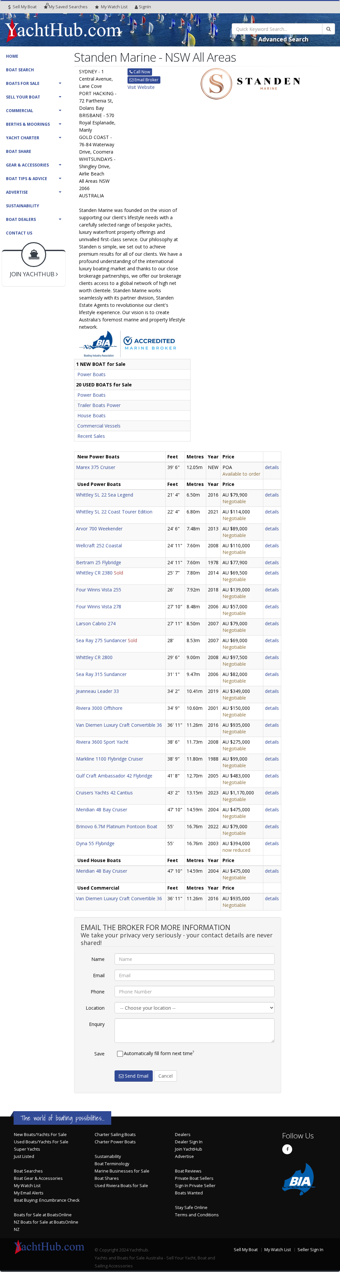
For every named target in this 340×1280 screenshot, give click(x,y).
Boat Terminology (112, 1164)
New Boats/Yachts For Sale (40, 1134)
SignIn (145, 7)
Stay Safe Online (191, 1207)
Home (12, 56)
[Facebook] (287, 1149)
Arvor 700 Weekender (99, 528)
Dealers (183, 1134)
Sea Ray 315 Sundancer (101, 674)
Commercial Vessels (99, 426)
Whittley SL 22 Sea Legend (104, 495)
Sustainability (22, 206)
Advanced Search (283, 39)
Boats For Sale (23, 83)
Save (99, 1053)
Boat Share (18, 151)
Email (99, 975)
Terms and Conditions (197, 1215)
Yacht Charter (22, 138)
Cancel (165, 1076)
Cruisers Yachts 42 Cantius (104, 792)
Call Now (141, 72)
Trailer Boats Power (99, 405)
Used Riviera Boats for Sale (121, 1185)
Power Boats (91, 374)
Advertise (17, 192)
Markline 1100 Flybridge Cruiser (109, 759)
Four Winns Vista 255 (98, 589)
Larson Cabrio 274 (96, 623)
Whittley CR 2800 (94, 657)
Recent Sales (91, 436)
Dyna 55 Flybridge (95, 843)
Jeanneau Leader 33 (97, 691)
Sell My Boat (24, 7)
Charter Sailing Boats (115, 1134)
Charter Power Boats (115, 1142)
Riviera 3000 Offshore (99, 708)
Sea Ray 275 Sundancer (101, 640)
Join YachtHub (188, 1149)
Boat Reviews (188, 1171)
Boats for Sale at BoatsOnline (43, 1215)
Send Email (136, 1076)
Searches (68, 7)
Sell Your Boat (23, 97)
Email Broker (145, 80)
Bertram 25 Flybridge (98, 562)
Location (95, 1008)
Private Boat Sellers (194, 1178)
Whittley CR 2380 (94, 573)
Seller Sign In (310, 1249)
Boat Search (20, 70)
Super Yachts (27, 1149)
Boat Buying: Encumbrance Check (46, 1200)
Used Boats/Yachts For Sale (41, 1142)
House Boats (91, 415)
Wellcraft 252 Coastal (99, 545)
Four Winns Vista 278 (98, 606)
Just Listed (24, 1156)
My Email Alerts (28, 1193)
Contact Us (19, 233)
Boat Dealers (21, 219)
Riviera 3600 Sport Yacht (102, 742)
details (272, 467)
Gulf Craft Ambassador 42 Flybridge (114, 776)
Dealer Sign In (189, 1142)
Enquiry (97, 1024)
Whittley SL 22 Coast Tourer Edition (114, 511)
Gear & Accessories (27, 165)
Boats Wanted (189, 1193)
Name (98, 959)
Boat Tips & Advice (26, 178)
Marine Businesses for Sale (122, 1171)
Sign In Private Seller (195, 1185)
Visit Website (141, 87)
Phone (98, 991)
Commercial (19, 110)
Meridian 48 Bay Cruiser (101, 809)
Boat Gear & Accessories (38, 1178)
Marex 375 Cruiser (95, 467)
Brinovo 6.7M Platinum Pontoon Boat (116, 826)
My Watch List (27, 1185)
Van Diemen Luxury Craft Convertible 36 (119, 725)
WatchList (114, 7)
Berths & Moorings (28, 124)
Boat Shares (107, 1178)
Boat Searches (28, 1171)
